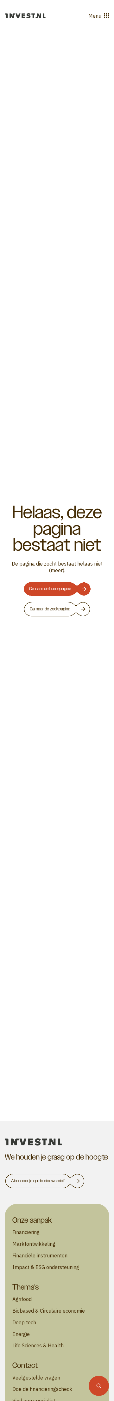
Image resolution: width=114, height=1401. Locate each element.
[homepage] (57, 1142)
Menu (94, 16)
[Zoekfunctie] (99, 1386)
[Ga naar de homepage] (25, 15)
